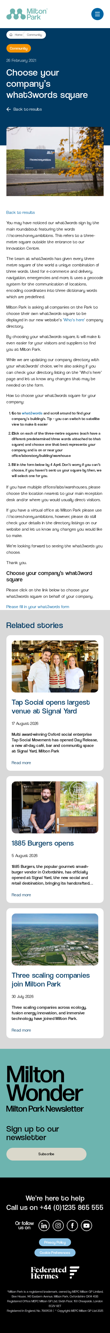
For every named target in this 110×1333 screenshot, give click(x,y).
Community (34, 35)
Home (18, 35)
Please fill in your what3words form (37, 606)
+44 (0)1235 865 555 (71, 1207)
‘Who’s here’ (74, 319)
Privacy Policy (55, 1242)
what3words (32, 413)
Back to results (28, 109)
